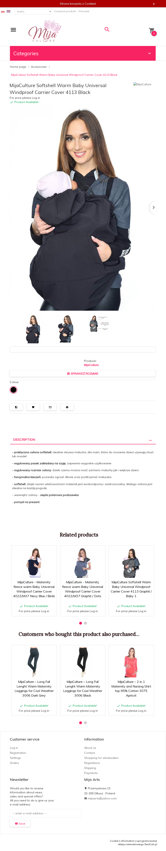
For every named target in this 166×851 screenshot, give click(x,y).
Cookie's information (122, 840)
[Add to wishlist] (41, 551)
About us (90, 748)
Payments (91, 773)
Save (21, 823)
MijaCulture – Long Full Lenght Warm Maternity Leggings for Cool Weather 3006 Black (82, 705)
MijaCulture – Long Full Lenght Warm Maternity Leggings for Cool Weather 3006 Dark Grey (34, 705)
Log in (14, 748)
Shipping (90, 768)
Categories (25, 53)
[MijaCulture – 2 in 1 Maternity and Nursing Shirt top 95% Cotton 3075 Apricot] (131, 662)
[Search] (107, 30)
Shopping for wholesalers (101, 758)
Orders (14, 763)
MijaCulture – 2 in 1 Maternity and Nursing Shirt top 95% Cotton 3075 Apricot (131, 705)
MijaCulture (91, 365)
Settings (15, 758)
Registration (18, 753)
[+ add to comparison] (51, 551)
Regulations (92, 763)
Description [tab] (24, 439)
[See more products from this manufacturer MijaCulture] (142, 84)
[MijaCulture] (45, 30)
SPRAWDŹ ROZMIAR (84, 373)
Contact (89, 753)
